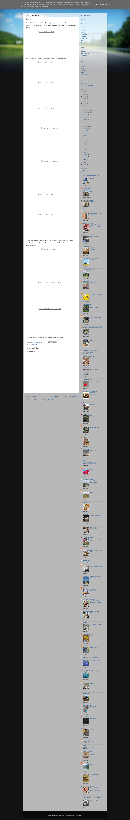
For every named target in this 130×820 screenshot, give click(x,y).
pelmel (83, 51)
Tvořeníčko (87, 142)
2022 (84, 91)
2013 (84, 162)
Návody (83, 57)
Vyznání (92, 612)
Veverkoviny (86, 188)
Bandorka (86, 745)
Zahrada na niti (87, 379)
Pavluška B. (86, 339)
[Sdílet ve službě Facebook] (54, 342)
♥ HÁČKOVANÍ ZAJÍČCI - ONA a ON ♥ (96, 590)
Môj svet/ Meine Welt (89, 356)
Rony (82, 68)
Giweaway (84, 55)
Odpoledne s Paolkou (95, 515)
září (85, 117)
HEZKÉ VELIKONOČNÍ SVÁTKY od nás (96, 551)
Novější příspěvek (32, 396)
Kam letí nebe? (87, 705)
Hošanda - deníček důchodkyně (92, 327)
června (86, 124)
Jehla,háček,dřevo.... (89, 269)
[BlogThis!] (51, 342)
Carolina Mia (86, 246)
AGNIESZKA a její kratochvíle (91, 611)
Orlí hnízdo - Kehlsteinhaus (93, 481)
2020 (84, 96)
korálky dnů (86, 740)
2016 (84, 105)
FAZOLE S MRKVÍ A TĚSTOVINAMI (95, 393)
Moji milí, (92, 358)
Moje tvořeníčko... (88, 751)
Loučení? (92, 259)
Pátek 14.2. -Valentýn (95, 635)
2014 (84, 160)
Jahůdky (86, 130)
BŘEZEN (92, 340)
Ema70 (85, 502)
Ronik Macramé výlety (87, 85)
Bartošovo (84, 45)
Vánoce (83, 32)
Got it (107, 4)
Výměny (83, 72)
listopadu (87, 112)
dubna (86, 128)
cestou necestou (88, 468)
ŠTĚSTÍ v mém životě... (89, 316)
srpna (86, 119)
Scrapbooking (85, 53)
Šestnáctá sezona (94, 427)
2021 (84, 94)
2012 (84, 164)
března (86, 152)
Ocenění (83, 83)
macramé (83, 79)
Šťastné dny (86, 449)
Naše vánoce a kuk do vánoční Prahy (95, 528)
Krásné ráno (93, 683)
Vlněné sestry (87, 304)
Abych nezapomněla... (89, 599)
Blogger (79, 815)
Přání (82, 62)
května (86, 126)
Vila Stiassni (93, 178)
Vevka (84, 728)
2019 (84, 98)
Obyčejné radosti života (90, 479)
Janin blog (86, 763)
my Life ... (86, 682)
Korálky (86, 135)
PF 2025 (92, 404)
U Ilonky (85, 491)
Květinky (83, 36)
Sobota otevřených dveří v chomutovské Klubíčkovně (89, 462)
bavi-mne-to (86, 281)
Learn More (99, 4)
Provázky (86, 144)
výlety (82, 26)
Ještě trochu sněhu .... (95, 369)
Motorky (83, 47)
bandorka (86, 211)
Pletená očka (84, 38)
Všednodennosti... (88, 634)
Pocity (82, 66)
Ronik (82, 76)
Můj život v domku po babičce (92, 576)
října (85, 114)
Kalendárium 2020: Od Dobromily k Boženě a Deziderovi (95, 602)
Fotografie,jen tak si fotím (90, 258)
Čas (85, 147)
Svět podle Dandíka (89, 235)
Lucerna (86, 149)
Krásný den (92, 469)
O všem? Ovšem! (88, 223)
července (87, 121)
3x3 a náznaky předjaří (95, 624)
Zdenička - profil (85, 15)
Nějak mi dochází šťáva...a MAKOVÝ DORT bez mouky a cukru (95, 790)
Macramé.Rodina (86, 59)
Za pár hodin (93, 706)
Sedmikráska (87, 133)
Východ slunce (88, 137)
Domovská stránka (52, 396)
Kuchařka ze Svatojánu (90, 391)
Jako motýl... (86, 414)
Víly (82, 49)
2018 (84, 101)
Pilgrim (85, 460)
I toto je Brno (93, 577)
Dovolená (83, 43)
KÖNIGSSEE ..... (94, 764)
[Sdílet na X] (52, 342)
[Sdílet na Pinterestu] (56, 342)
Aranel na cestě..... (88, 716)
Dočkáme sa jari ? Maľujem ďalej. (94, 801)
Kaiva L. (85, 437)
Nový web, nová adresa (96, 672)
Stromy (86, 140)
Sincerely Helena (88, 200)
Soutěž (83, 70)
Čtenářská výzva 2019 (88, 741)
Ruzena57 (86, 514)
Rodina (83, 30)
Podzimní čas (93, 695)
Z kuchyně (84, 34)
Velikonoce (92, 329)
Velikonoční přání (94, 504)
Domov (83, 28)
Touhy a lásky (87, 525)
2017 (84, 103)
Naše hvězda (93, 718)
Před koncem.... (94, 729)
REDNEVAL (86, 622)
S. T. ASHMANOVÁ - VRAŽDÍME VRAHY (95, 225)
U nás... (85, 403)
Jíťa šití (85, 646)
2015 (84, 108)
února (86, 154)
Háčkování (84, 21)
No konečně (93, 282)
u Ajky (84, 293)
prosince (86, 110)
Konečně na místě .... (95, 236)
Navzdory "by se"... (95, 450)
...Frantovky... (93, 201)
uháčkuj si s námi (88, 670)
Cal (82, 81)
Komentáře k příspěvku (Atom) (46, 399)
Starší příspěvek (71, 396)
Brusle (91, 776)
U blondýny (86, 560)
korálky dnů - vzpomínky (90, 774)
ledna (86, 157)
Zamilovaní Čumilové (95, 381)
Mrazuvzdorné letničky (95, 660)
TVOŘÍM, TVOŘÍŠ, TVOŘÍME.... (92, 350)
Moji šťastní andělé (88, 786)
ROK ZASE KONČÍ (88, 352)
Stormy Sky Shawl (94, 647)
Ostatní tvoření (34, 344)
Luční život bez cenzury (96, 294)
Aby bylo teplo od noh (88, 747)
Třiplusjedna (86, 564)
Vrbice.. (92, 492)
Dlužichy (92, 415)
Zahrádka (83, 40)
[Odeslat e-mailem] (49, 342)
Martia (84, 588)
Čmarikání (84, 74)
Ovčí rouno (84, 64)
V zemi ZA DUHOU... (89, 537)
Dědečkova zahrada (89, 426)
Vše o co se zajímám (89, 549)
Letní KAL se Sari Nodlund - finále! (94, 306)
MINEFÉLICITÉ (87, 368)
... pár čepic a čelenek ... (96, 566)
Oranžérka (86, 693)
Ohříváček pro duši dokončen (94, 248)
